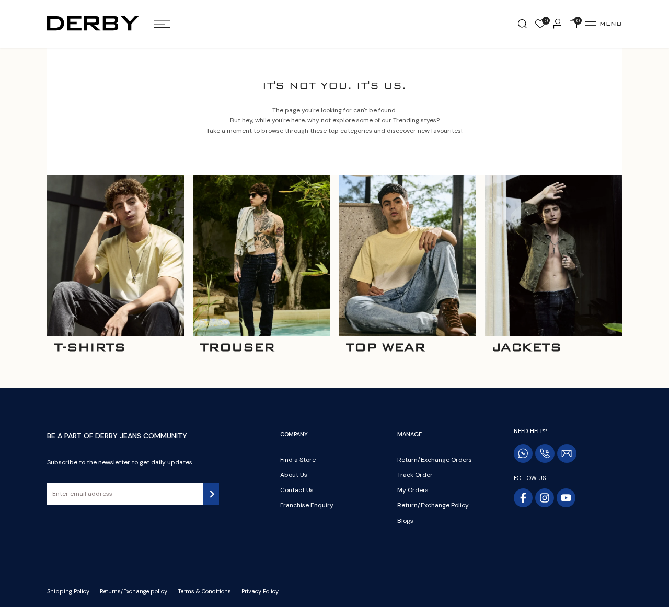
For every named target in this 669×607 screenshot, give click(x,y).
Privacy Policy (260, 591)
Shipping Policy (68, 591)
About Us (293, 475)
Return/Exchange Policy (433, 505)
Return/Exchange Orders (434, 460)
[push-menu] (162, 24)
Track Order (415, 475)
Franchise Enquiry (306, 505)
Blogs (405, 521)
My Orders (413, 490)
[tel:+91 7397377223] (545, 453)
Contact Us (297, 490)
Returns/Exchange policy (133, 591)
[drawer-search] (522, 24)
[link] (115, 255)
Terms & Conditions (204, 591)
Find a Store (298, 460)
